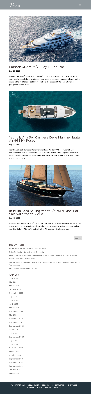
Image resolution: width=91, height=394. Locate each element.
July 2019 (13, 341)
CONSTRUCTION (58, 385)
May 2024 (13, 315)
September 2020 (16, 337)
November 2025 (16, 293)
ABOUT (48, 388)
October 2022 (15, 329)
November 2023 (16, 322)
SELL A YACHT (33, 385)
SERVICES (45, 385)
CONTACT (57, 388)
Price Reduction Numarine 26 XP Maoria (26, 252)
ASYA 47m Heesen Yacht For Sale (23, 269)
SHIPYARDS (72, 385)
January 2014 (14, 370)
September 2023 (16, 326)
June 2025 (13, 300)
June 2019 (13, 344)
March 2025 (14, 308)
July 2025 (13, 297)
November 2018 (16, 348)
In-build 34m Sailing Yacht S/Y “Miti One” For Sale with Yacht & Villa (43, 212)
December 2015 (16, 362)
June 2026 (13, 278)
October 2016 (15, 355)
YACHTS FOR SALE (18, 385)
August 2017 (14, 351)
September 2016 (16, 359)
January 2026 (15, 289)
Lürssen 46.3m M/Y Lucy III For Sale (36, 67)
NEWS (39, 388)
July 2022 (13, 333)
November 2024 (16, 311)
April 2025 (13, 304)
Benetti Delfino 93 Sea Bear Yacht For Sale (27, 248)
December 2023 (16, 319)
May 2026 (13, 282)
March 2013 (14, 373)
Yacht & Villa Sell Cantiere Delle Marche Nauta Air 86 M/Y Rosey (44, 139)
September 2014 (16, 366)
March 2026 (14, 286)
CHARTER (30, 388)
